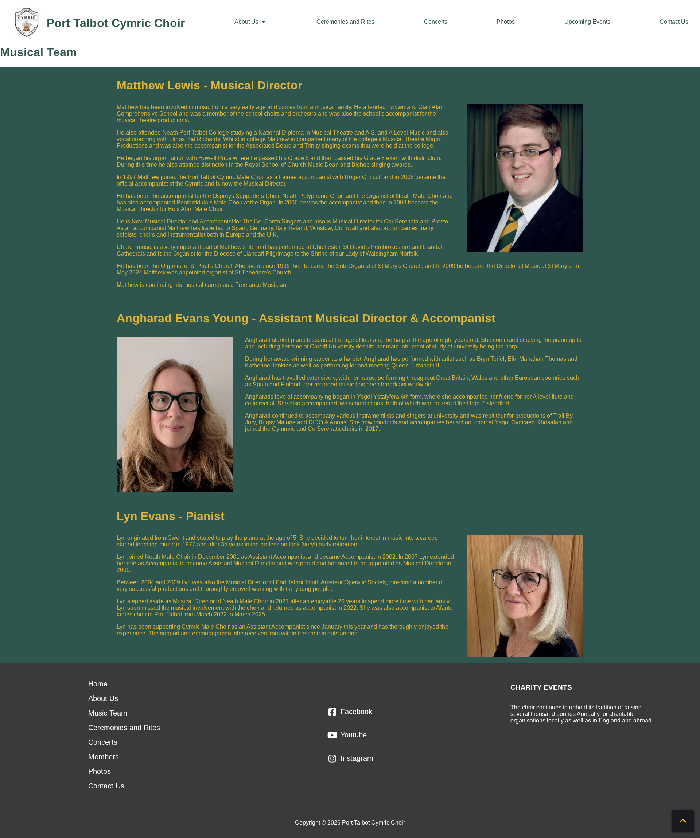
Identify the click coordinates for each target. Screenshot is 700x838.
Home (98, 684)
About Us (247, 22)
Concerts (435, 22)
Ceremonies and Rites (345, 22)
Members (103, 757)
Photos (506, 22)
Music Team (107, 713)
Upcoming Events (587, 22)
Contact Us (674, 22)
